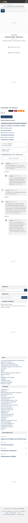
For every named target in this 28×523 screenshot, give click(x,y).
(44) (7, 397)
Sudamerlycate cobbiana (8, 456)
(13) (5, 411)
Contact (7, 512)
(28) (8, 402)
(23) (9, 405)
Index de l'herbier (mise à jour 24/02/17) (10, 372)
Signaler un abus (13, 512)
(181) (4, 391)
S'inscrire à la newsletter (7, 117)
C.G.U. (19, 512)
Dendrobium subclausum (9, 450)
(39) (9, 400)
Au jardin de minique (14, 6)
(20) (6, 406)
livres (2, 376)
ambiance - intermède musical (8, 363)
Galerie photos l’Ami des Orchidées (9, 365)
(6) (3, 419)
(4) (7, 423)
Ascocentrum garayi (7, 445)
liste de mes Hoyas (5, 374)
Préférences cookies (20, 514)
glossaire (3, 369)
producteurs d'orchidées (6, 382)
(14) (7, 409)
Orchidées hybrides (5, 380)
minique (9, 511)
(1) (7, 426)
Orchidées (3, 379)
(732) (5, 389)
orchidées (14, 34)
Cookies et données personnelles (9, 514)
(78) (6, 394)
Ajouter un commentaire (14, 158)
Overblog (21, 508)
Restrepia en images (6, 383)
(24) (5, 403)
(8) (7, 414)
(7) (6, 415)
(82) (11, 392)
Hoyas (2, 371)
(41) (5, 398)
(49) (3, 395)
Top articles (23, 511)
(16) (7, 408)
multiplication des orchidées (7, 377)
